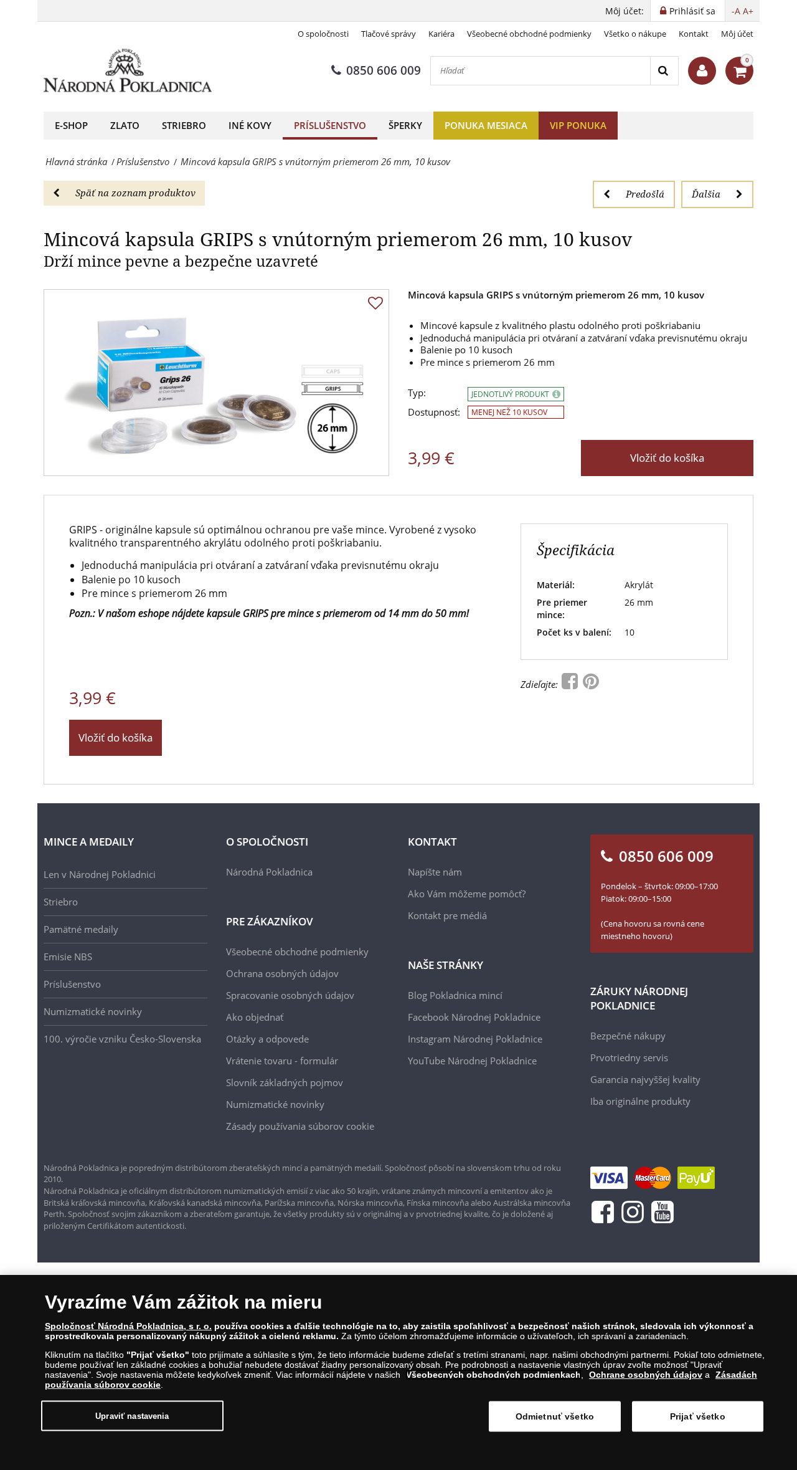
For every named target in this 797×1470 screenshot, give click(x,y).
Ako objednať (254, 1017)
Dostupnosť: (434, 412)
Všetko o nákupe (635, 33)
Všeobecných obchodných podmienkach (493, 1375)
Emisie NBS (68, 956)
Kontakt (694, 33)
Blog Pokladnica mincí (455, 995)
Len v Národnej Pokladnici (100, 874)
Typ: (417, 393)
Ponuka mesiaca (486, 125)
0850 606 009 (383, 70)
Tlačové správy (388, 33)
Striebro (184, 125)
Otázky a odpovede (267, 1039)
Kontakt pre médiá (447, 915)
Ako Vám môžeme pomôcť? (467, 893)
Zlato (124, 125)
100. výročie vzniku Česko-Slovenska (122, 1039)
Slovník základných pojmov (284, 1082)
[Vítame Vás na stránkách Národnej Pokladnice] (702, 71)
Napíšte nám (435, 872)
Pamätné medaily (81, 929)
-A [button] (736, 11)
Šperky (405, 125)
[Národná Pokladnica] (128, 71)
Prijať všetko (697, 1416)
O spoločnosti (323, 33)
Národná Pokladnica (269, 872)
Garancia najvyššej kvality (645, 1079)
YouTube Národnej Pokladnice (472, 1060)
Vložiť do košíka (667, 458)
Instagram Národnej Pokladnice (475, 1039)
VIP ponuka (578, 125)
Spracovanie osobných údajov (290, 995)
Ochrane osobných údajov (645, 1375)
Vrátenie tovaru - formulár (282, 1060)
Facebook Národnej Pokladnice (474, 1017)
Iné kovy (250, 125)
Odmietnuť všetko (555, 1416)
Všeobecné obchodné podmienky (529, 33)
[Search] (664, 71)
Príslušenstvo (330, 125)
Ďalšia (706, 194)
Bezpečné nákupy (628, 1035)
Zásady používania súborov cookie (300, 1126)
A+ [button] (748, 11)
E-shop (71, 125)
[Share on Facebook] (571, 684)
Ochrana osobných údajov (282, 973)
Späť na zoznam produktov (135, 192)
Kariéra (441, 33)
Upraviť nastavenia (132, 1415)
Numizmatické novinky (93, 1011)
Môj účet (737, 33)
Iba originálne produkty (640, 1101)
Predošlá (645, 194)
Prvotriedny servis (629, 1057)
